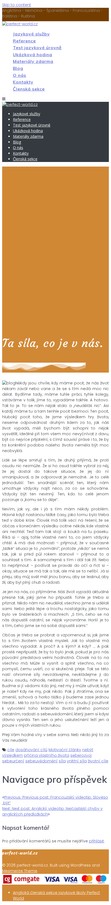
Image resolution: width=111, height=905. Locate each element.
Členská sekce (29, 89)
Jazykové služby (31, 34)
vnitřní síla (77, 761)
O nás (19, 75)
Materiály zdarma (33, 61)
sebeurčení (13, 761)
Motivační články (64, 749)
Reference (24, 41)
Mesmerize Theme (19, 871)
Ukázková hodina (32, 54)
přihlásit (96, 841)
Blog (18, 68)
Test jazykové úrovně (37, 47)
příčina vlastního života (46, 755)
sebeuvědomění (41, 761)
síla (62, 761)
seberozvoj (81, 755)
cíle (10, 749)
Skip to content (16, 5)
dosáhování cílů (31, 749)
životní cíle (98, 761)
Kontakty (23, 82)
